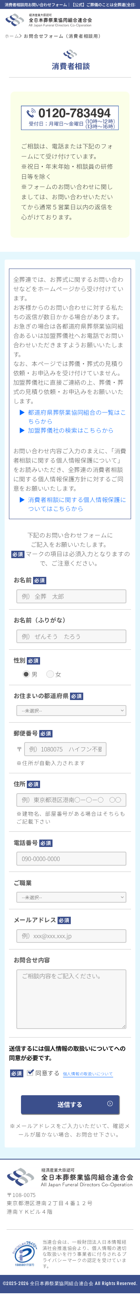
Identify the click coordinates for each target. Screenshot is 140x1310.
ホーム (12, 36)
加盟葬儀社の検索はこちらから (71, 430)
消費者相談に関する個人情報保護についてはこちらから (77, 504)
